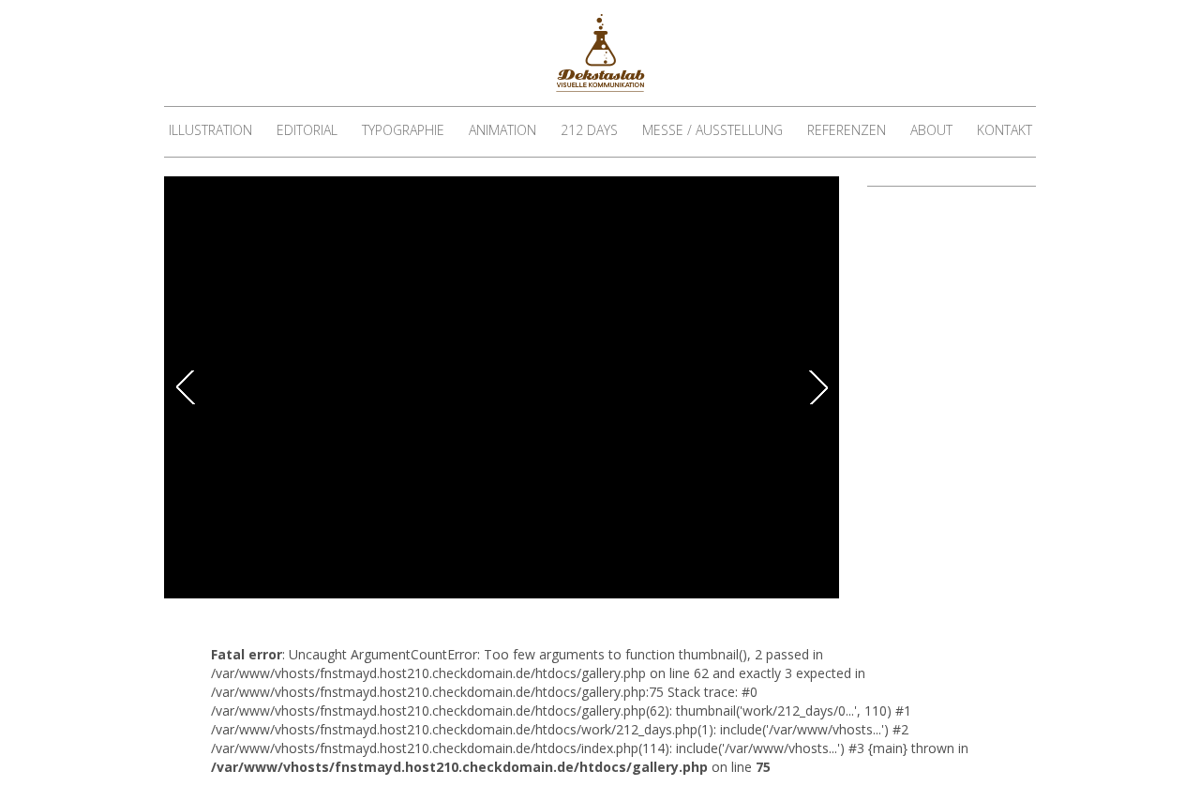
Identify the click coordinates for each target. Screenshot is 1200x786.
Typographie (403, 130)
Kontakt (1004, 130)
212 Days (589, 130)
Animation (502, 130)
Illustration (210, 130)
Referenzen (846, 130)
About (931, 130)
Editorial (307, 130)
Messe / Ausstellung (712, 130)
